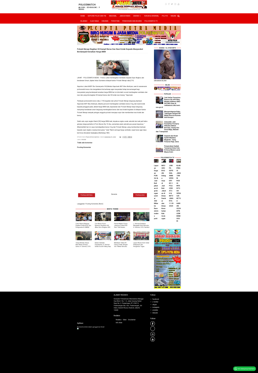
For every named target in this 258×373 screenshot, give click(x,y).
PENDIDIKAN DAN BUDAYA (132, 21)
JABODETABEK (125, 16)
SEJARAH (83, 21)
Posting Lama (140, 195)
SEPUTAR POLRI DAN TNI (97, 16)
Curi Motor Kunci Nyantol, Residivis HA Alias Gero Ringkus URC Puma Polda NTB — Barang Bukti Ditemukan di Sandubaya (102, 228)
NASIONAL (113, 16)
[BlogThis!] (125, 137)
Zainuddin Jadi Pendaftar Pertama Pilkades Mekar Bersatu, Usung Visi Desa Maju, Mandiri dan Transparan (167, 127)
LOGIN (82, 7)
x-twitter (155, 302)
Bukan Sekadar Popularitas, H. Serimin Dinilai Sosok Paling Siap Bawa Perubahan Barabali (103, 246)
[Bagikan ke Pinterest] (131, 137)
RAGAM (173, 16)
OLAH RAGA (94, 21)
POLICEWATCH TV (151, 21)
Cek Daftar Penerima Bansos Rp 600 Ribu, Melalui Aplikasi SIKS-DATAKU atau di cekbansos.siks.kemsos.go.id (168, 102)
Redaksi (118, 320)
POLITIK (165, 16)
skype (154, 305)
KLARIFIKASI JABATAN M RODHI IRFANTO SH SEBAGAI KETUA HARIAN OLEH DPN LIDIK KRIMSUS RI (178, 193)
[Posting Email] (120, 137)
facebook (155, 299)
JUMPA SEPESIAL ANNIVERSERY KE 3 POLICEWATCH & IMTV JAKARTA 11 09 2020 (171, 186)
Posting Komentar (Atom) (94, 204)
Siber (125, 320)
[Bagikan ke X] (127, 137)
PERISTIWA (115, 21)
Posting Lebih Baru (87, 195)
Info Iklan (119, 323)
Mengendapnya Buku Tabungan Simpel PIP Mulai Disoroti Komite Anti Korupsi (172, 114)
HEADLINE (93, 7)
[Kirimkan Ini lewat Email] (123, 137)
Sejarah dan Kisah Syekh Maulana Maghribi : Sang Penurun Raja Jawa (171, 139)
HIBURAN (104, 21)
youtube (155, 310)
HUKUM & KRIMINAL (151, 16)
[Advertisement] (92, 306)
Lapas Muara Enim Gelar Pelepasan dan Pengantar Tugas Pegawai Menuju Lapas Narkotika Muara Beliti (141, 246)
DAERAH (136, 16)
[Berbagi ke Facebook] (129, 137)
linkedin (155, 313)
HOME (82, 16)
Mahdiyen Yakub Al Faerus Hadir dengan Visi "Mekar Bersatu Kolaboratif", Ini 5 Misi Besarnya (121, 246)
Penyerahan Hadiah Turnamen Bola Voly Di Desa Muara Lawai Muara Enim (172, 149)
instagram (155, 307)
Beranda (114, 194)
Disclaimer (132, 320)
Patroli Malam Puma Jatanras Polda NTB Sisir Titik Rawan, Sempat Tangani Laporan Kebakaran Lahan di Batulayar (120, 228)
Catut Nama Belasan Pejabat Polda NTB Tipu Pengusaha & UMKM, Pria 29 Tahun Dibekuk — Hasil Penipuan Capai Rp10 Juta (84, 228)
